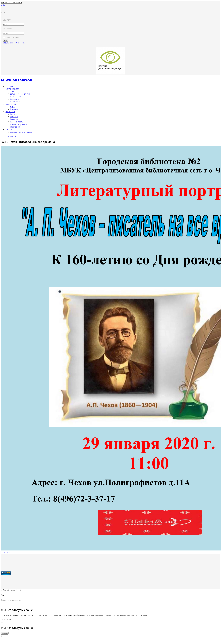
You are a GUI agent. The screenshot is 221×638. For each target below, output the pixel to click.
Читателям (10, 111)
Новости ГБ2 (11, 136)
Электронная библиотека (21, 132)
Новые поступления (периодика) (18, 125)
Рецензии (14, 119)
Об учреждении (12, 89)
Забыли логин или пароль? (14, 43)
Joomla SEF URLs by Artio (5, 552)
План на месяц (16, 121)
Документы (14, 99)
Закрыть (5, 633)
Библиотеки (11, 104)
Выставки (14, 116)
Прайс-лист (15, 101)
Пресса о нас (16, 96)
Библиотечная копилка (20, 94)
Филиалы (14, 109)
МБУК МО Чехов (16, 79)
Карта (12, 106)
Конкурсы (14, 114)
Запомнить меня (13, 37)
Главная (9, 86)
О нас (12, 91)
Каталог (9, 129)
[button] (3, 5)
